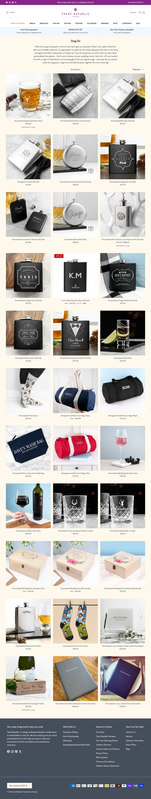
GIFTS (115, 23)
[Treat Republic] (75, 12)
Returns (129, 736)
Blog (128, 749)
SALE (138, 23)
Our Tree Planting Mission (107, 740)
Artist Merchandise (71, 736)
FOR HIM (56, 23)
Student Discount (103, 745)
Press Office (131, 745)
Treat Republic (17, 792)
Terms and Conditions (105, 761)
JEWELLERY (44, 23)
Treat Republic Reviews (106, 736)
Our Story (100, 732)
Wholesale (67, 740)
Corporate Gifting (70, 732)
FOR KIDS (78, 23)
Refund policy (102, 757)
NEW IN (32, 23)
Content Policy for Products (108, 749)
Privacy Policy (102, 753)
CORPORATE (127, 23)
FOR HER (67, 23)
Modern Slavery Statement (107, 766)
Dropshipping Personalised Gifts (76, 745)
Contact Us (130, 732)
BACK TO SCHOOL (18, 23)
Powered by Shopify (30, 792)
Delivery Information (135, 740)
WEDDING (105, 23)
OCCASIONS (91, 23)
